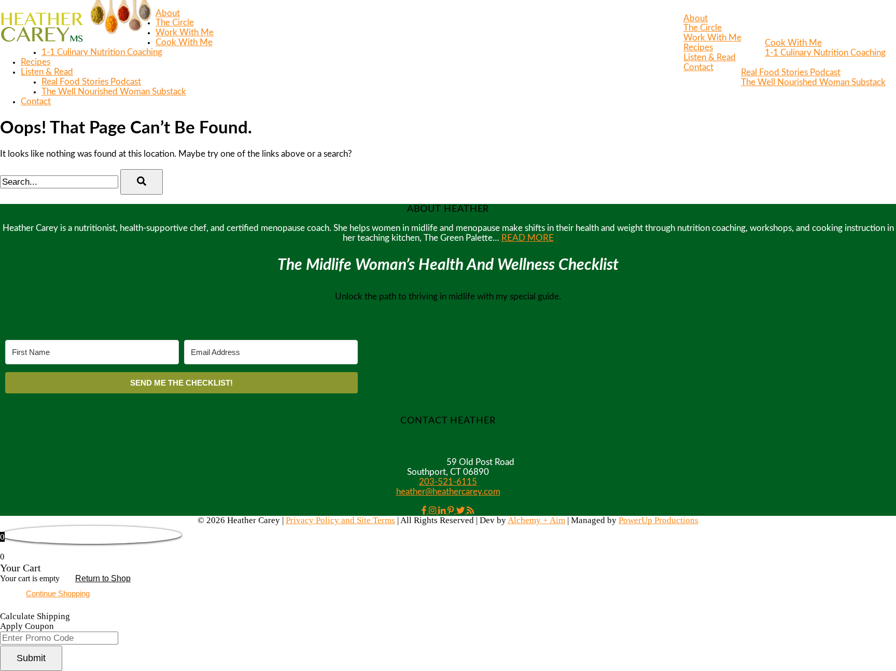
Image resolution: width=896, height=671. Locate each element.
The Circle (702, 28)
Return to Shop (103, 578)
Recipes (698, 48)
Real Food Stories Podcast (791, 73)
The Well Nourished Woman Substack (813, 82)
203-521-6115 (448, 482)
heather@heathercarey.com (448, 492)
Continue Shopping (58, 593)
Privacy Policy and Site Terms (340, 520)
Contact (698, 67)
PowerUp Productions (658, 520)
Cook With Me (793, 43)
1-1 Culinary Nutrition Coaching (825, 53)
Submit (31, 658)
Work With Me (712, 38)
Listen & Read (709, 57)
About (695, 19)
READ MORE (527, 238)
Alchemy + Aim (536, 520)
